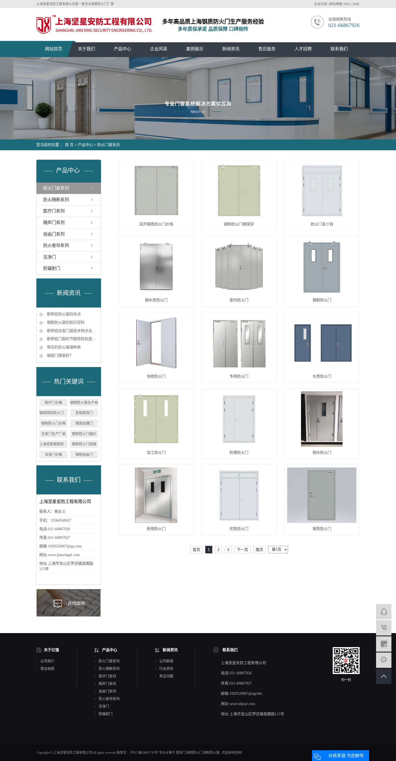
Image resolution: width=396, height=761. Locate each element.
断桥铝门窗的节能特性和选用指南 (72, 339)
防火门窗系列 (108, 145)
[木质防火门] (322, 343)
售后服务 (267, 49)
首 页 (69, 145)
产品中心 (122, 49)
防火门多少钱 (322, 224)
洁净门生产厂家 (53, 434)
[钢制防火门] (322, 266)
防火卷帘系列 (56, 245)
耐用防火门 (156, 529)
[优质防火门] (239, 495)
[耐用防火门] (156, 495)
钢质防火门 (321, 529)
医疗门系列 (54, 211)
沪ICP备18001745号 (144, 753)
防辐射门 (51, 268)
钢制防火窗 (211, 753)
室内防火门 (239, 300)
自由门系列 (54, 234)
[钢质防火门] (322, 495)
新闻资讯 (230, 49)
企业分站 (320, 4)
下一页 (242, 549)
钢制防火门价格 (53, 423)
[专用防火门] (239, 343)
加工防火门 (156, 453)
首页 (196, 549)
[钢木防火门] (322, 419)
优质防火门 (239, 529)
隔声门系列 (54, 222)
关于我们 (86, 49)
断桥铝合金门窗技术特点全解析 (72, 331)
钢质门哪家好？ (59, 356)
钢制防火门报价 (84, 434)
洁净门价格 (53, 454)
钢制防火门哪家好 (239, 224)
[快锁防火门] (156, 343)
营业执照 (47, 669)
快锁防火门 (156, 376)
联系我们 (339, 49)
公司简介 (47, 661)
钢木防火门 (321, 453)
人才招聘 (303, 49)
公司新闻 (166, 661)
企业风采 (158, 49)
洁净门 (49, 257)
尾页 (259, 549)
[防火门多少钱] (322, 190)
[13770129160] (383, 628)
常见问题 (166, 676)
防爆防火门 (239, 453)
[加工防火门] (156, 419)
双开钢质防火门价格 (156, 224)
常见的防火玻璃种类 (63, 347)
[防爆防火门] (239, 419)
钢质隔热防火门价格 (53, 413)
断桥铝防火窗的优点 (63, 314)
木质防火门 (321, 376)
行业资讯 (166, 669)
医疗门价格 (53, 402)
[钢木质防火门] (156, 266)
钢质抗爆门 (84, 423)
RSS (347, 4)
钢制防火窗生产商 (84, 402)
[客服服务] (383, 611)
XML (356, 4)
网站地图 (336, 4)
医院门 (181, 753)
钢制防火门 (321, 300)
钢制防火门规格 (84, 444)
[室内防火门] (239, 266)
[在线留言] (383, 660)
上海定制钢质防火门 (53, 444)
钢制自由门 (84, 454)
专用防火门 (239, 376)
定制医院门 (84, 413)
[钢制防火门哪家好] (239, 190)
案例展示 (194, 49)
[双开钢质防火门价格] (156, 190)
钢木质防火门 (156, 300)
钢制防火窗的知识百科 (65, 322)
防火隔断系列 (56, 199)
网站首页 (53, 49)
